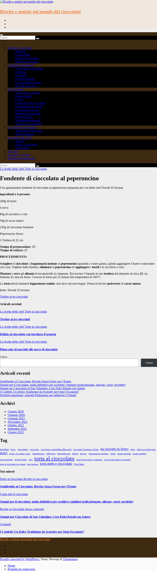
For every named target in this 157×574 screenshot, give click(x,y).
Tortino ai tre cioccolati (14, 296)
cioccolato (34, 449)
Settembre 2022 (17, 428)
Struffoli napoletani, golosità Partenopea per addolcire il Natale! (38, 395)
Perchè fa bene (24, 117)
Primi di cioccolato (26, 61)
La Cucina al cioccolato (22, 127)
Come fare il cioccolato (29, 68)
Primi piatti (22, 148)
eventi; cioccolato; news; (20, 454)
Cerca (3, 356)
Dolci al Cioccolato (27, 58)
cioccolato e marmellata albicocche (56, 449)
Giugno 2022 (16, 432)
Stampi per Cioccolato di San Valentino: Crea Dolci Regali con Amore (42, 388)
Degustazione (23, 96)
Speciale (13, 151)
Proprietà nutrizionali (28, 120)
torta (31, 460)
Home (11, 565)
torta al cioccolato (54, 458)
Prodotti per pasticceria (21, 158)
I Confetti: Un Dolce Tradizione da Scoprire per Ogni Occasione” (39, 391)
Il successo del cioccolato (30, 103)
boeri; (13, 449)
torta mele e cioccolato (56, 464)
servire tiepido (6, 460)
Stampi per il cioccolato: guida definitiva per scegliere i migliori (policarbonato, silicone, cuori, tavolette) (62, 384)
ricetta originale (124, 454)
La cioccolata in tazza (28, 82)
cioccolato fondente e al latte (86, 449)
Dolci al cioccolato (11, 479)
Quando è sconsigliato (28, 123)
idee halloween (63, 454)
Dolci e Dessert (24, 134)
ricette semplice (139, 454)
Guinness (21, 75)
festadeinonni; (38, 454)
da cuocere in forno (114, 449)
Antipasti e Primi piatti (28, 130)
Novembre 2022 (17, 421)
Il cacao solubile (25, 79)
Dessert (19, 141)
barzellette (4, 449)
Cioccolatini (22, 54)
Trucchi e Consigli (19, 154)
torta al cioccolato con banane (117, 460)
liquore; (83, 454)
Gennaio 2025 (16, 418)
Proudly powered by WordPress (19, 559)
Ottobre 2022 (16, 425)
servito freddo (20, 460)
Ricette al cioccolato (20, 47)
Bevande (20, 51)
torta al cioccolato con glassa (12, 464)
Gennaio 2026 (16, 415)
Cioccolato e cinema (27, 92)
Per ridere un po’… (27, 85)
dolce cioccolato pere (146, 449)
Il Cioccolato (15, 89)
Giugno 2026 (16, 411)
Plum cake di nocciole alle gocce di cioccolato (29, 349)
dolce (132, 449)
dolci (3, 453)
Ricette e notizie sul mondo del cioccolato (40, 11)
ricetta (112, 454)
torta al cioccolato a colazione (89, 460)
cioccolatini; (23, 449)
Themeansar (70, 559)
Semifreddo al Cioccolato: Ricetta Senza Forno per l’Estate (35, 381)
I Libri (19, 99)
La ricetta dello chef (20, 137)
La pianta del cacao (27, 110)
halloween (51, 454)
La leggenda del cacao (28, 106)
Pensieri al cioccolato (28, 113)
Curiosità (20, 72)
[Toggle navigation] (1, 34)
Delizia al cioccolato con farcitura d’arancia (28, 334)
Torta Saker (79, 464)
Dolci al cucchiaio (26, 144)
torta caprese (32, 464)
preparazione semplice (98, 454)
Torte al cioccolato (36, 168)
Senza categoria (34, 509)
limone (75, 454)
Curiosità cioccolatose (21, 65)
